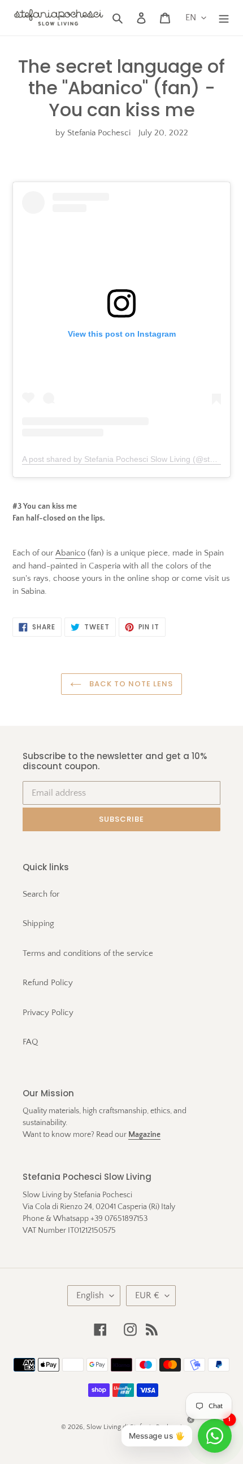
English (90, 1295)
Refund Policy (48, 982)
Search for (41, 894)
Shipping (38, 923)
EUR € (147, 1295)
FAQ (30, 1042)
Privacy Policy (48, 1012)
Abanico (70, 553)
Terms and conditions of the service (88, 953)
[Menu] (224, 18)
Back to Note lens (130, 683)
